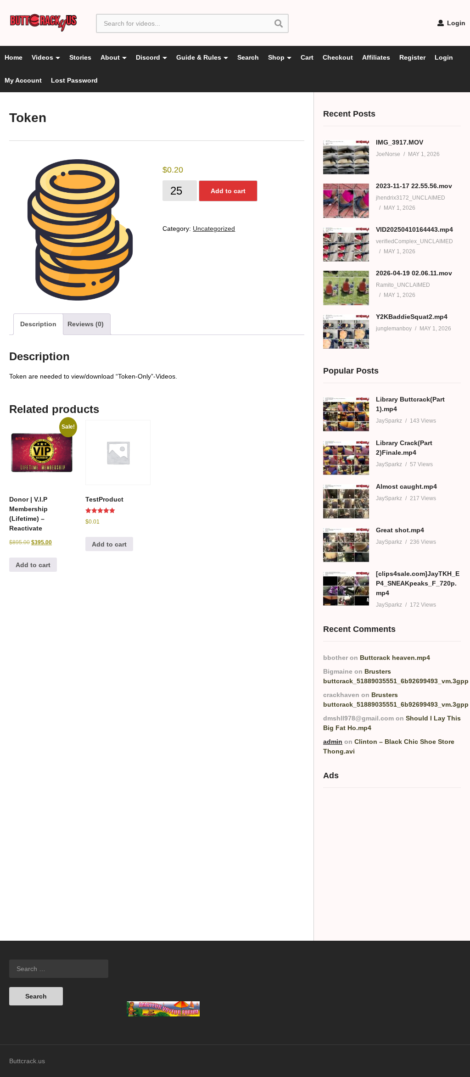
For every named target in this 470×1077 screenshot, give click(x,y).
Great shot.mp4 (400, 530)
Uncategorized (214, 228)
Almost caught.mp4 (406, 486)
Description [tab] (38, 324)
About (110, 57)
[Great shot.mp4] (346, 545)
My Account (23, 80)
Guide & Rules (198, 57)
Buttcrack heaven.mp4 (395, 657)
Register (412, 57)
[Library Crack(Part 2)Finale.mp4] (346, 458)
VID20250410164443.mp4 (414, 229)
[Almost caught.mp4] (346, 501)
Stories (80, 57)
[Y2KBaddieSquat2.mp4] (346, 331)
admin (332, 741)
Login (455, 23)
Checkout (338, 57)
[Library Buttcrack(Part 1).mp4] (346, 414)
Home (13, 57)
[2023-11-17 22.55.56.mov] (346, 201)
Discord (148, 57)
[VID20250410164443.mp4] (346, 244)
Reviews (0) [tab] (85, 324)
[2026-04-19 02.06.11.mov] (346, 288)
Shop (276, 57)
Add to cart (228, 191)
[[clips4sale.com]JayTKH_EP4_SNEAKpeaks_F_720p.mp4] (346, 588)
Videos (42, 57)
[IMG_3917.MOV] (346, 157)
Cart (307, 57)
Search (248, 57)
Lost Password (74, 80)
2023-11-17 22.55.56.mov (414, 186)
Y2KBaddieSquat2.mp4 (412, 316)
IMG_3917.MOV (399, 142)
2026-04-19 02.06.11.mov (414, 273)
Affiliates (376, 57)
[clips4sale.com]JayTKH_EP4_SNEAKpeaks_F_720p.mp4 (417, 583)
